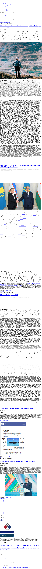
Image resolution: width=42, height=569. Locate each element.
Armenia (10, 545)
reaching (1, 234)
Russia (20, 547)
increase (21, 219)
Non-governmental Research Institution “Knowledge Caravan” (18, 285)
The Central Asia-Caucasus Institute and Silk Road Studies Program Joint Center (16, 567)
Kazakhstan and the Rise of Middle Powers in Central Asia (16, 408)
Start (3, 500)
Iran (40, 545)
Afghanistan (3, 545)
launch (19, 220)
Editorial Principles (8, 4)
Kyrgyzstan (10, 548)
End (3, 513)
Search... (1, 12)
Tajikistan (34, 548)
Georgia (36, 545)
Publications (5, 6)
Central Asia (25, 545)
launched (6, 260)
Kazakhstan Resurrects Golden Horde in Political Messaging (17, 461)
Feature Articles (7, 8)
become (32, 237)
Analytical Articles (8, 7)
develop (34, 215)
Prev (3, 501)
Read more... (2, 161)
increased (23, 235)
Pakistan (15, 548)
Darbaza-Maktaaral (22, 226)
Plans (21, 251)
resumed (24, 218)
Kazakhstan (3, 548)
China (32, 545)
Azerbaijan (17, 545)
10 (3, 511)
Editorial (4, 3)
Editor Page (7, 5)
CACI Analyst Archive (9, 10)
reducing (22, 225)
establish (23, 214)
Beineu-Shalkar (35, 226)
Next (3, 512)
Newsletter (2, 555)
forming (25, 265)
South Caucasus (28, 548)
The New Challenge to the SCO (9, 295)
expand (9, 236)
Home (4, 2)
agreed (5, 224)
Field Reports (7, 9)
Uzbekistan (5, 549)
